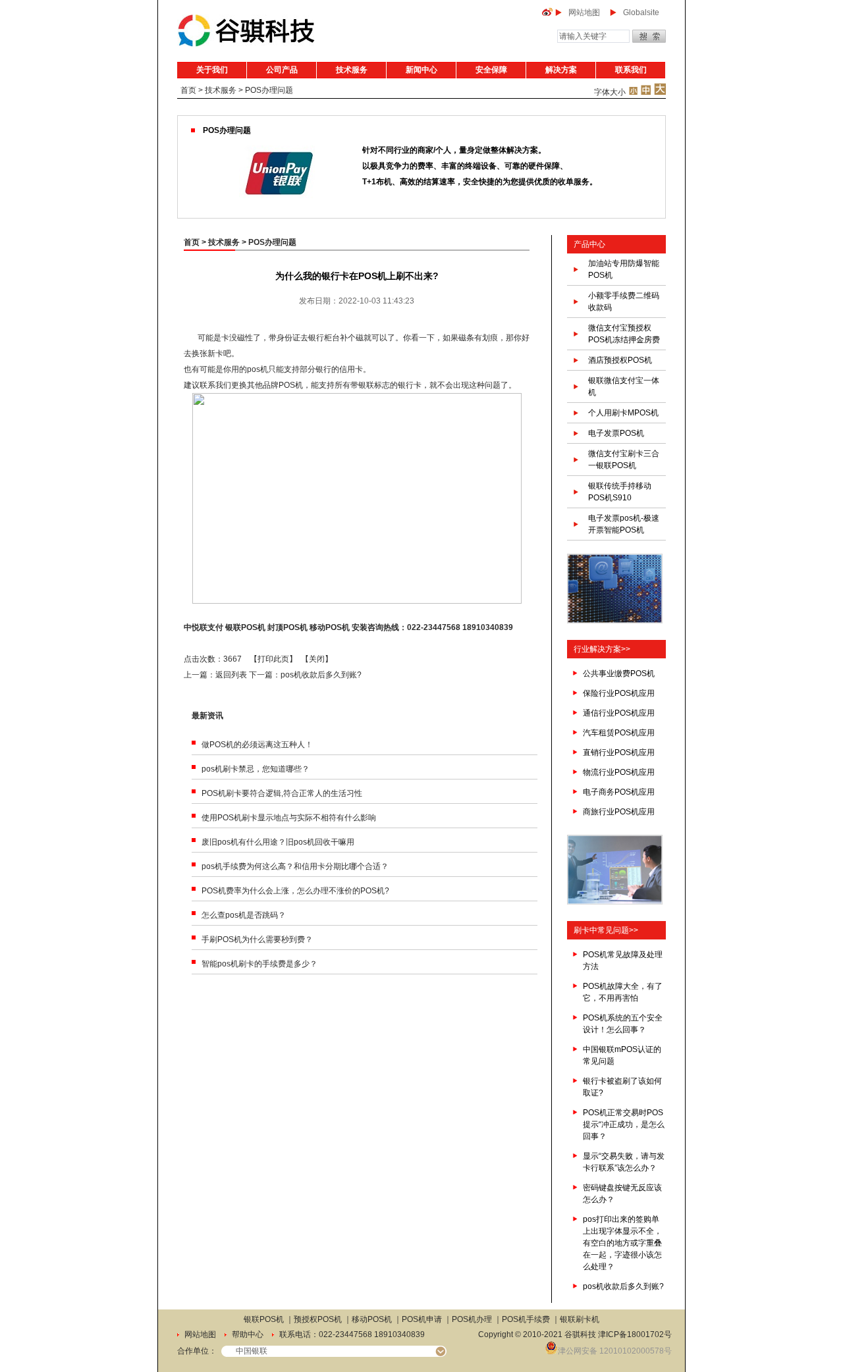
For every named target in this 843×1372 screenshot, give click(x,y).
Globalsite (641, 12)
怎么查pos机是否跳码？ (244, 915)
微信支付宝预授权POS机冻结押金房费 (624, 333)
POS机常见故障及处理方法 (623, 960)
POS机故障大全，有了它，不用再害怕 (623, 992)
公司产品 (282, 69)
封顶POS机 (287, 627)
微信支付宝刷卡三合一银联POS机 (623, 459)
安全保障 (491, 69)
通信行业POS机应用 (619, 713)
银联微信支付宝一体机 (623, 386)
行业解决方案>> (602, 649)
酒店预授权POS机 (620, 360)
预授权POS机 (318, 1319)
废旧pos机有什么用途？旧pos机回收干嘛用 (278, 842)
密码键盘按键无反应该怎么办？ (622, 1193)
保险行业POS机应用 (619, 693)
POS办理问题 (269, 90)
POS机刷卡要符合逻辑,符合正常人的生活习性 (282, 793)
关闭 (317, 659)
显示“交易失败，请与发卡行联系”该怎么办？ (624, 1162)
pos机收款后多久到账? (321, 674)
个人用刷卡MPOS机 (623, 412)
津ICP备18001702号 (635, 1334)
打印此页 (273, 659)
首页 (188, 90)
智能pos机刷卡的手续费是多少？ (259, 963)
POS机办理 (472, 1319)
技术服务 (351, 69)
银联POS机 (245, 627)
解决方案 (561, 69)
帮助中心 (247, 1334)
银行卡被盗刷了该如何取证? (622, 1086)
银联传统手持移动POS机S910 (619, 491)
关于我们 (212, 69)
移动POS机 (330, 627)
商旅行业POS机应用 (619, 811)
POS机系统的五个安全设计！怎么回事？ (623, 1023)
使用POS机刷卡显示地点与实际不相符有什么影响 (289, 817)
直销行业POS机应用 (619, 752)
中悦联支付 (203, 627)
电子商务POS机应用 (619, 792)
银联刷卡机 (579, 1319)
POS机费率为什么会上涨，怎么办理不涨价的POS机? (295, 890)
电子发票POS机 (616, 433)
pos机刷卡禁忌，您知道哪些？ (256, 769)
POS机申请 (422, 1319)
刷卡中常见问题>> (606, 930)
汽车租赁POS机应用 (619, 732)
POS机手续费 (526, 1319)
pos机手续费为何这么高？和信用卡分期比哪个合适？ (295, 866)
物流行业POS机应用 (619, 772)
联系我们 (631, 69)
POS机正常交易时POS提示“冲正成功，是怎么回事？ (624, 1124)
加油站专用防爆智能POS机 (623, 269)
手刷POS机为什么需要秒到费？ (257, 939)
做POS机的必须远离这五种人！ (257, 744)
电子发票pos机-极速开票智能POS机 (623, 524)
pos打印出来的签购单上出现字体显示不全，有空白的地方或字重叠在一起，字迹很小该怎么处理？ (622, 1243)
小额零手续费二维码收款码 (623, 301)
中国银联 (251, 1351)
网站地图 (584, 12)
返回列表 (231, 674)
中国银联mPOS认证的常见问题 (622, 1055)
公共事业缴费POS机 (619, 673)
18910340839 (487, 627)
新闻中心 (421, 69)
